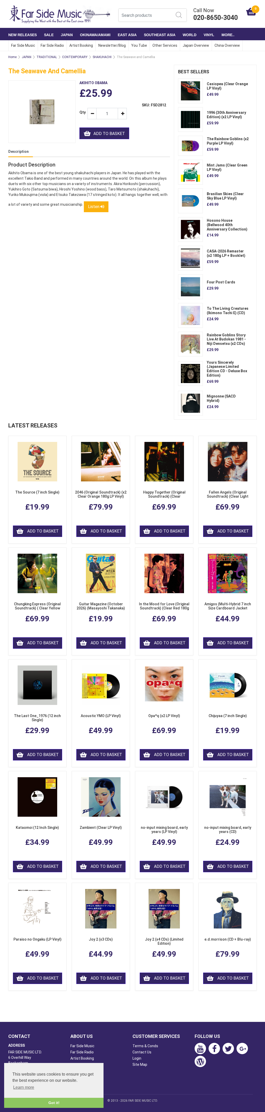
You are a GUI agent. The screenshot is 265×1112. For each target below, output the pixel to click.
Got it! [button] (54, 1103)
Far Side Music (23, 45)
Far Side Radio (52, 45)
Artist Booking (81, 45)
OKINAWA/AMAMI (95, 35)
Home (12, 57)
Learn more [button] (23, 1087)
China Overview (227, 45)
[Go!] (178, 15)
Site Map (139, 1064)
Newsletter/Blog (112, 45)
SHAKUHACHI (102, 57)
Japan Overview (196, 45)
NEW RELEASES (22, 35)
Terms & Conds (145, 1046)
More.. (228, 35)
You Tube (139, 45)
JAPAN (67, 35)
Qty (81, 112)
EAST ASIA (127, 35)
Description (18, 151)
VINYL (209, 35)
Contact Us (141, 1052)
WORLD (189, 35)
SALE (49, 35)
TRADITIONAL (46, 57)
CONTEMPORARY (74, 57)
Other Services (164, 45)
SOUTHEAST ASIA (159, 35)
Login (136, 1058)
